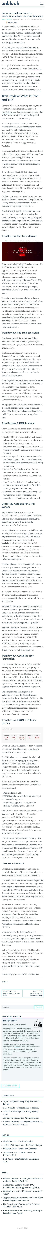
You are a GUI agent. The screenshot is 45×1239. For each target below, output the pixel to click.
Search (39, 1007)
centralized (36, 68)
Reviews (9, 19)
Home (3, 19)
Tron (38, 89)
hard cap (33, 749)
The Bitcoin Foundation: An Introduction (21, 1118)
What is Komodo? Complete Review (11, 993)
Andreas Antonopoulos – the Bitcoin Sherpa (22, 1145)
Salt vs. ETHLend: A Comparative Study (36, 993)
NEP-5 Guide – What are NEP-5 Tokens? (21, 1108)
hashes (17, 1047)
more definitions (10, 1086)
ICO (14, 746)
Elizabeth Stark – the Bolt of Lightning (20, 1149)
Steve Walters (12, 22)
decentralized (34, 77)
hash (19, 1036)
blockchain (7, 112)
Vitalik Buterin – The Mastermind (18, 1141)
